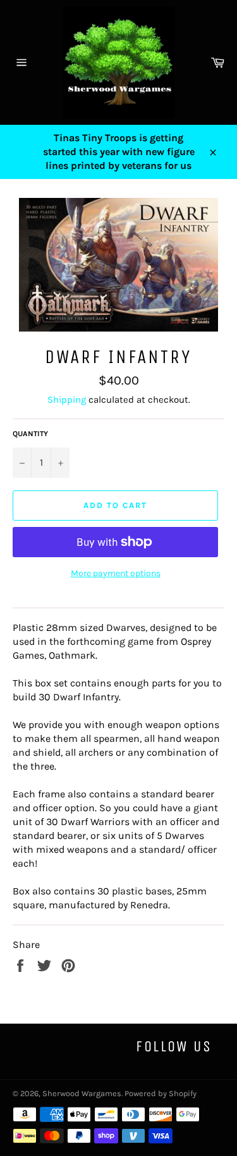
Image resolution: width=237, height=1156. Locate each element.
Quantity (30, 433)
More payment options (116, 573)
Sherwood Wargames (81, 1093)
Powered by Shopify (161, 1093)
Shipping (66, 399)
